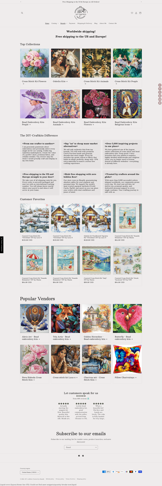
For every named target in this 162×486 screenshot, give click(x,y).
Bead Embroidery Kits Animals (64, 123)
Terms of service (70, 479)
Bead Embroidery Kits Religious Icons (126, 123)
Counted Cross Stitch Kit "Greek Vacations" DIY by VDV (126, 279)
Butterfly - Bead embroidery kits (123, 337)
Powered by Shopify (38, 479)
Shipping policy (81, 479)
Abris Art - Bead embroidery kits (30, 337)
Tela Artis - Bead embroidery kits (61, 337)
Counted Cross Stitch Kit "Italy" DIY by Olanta (95, 279)
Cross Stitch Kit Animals (96, 81)
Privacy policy (60, 479)
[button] (22, 13)
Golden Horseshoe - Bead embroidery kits (94, 337)
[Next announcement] (141, 2)
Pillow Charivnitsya (124, 377)
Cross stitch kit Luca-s (64, 377)
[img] (81, 396)
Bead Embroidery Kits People (33, 123)
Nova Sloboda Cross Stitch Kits (32, 378)
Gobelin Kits (59, 81)
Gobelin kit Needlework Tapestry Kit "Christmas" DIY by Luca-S (96, 236)
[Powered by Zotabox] (160, 103)
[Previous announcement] (21, 2)
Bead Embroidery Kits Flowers (95, 123)
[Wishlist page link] (132, 13)
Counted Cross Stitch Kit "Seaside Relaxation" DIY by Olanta (127, 236)
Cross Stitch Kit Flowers (34, 81)
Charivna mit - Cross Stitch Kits (94, 378)
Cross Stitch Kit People (126, 81)
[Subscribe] (96, 447)
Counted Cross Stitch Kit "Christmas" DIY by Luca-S (32, 236)
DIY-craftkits (28, 479)
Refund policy (50, 479)
